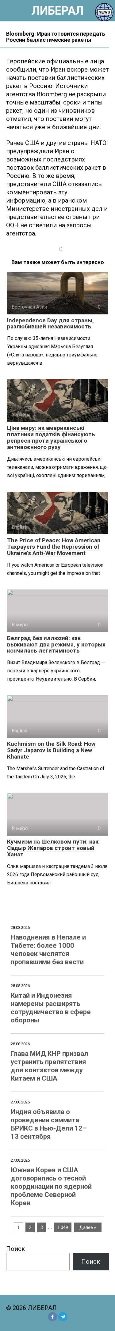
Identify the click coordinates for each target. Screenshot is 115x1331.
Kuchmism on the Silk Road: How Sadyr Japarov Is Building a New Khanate (51, 750)
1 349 (62, 1227)
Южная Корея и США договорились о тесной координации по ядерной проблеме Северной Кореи (51, 1186)
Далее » (87, 1227)
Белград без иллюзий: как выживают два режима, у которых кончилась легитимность (56, 644)
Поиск (15, 1248)
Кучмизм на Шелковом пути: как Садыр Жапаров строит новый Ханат (52, 848)
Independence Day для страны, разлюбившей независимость (50, 323)
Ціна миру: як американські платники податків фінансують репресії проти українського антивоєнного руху (51, 437)
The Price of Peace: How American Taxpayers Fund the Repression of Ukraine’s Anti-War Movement (54, 547)
